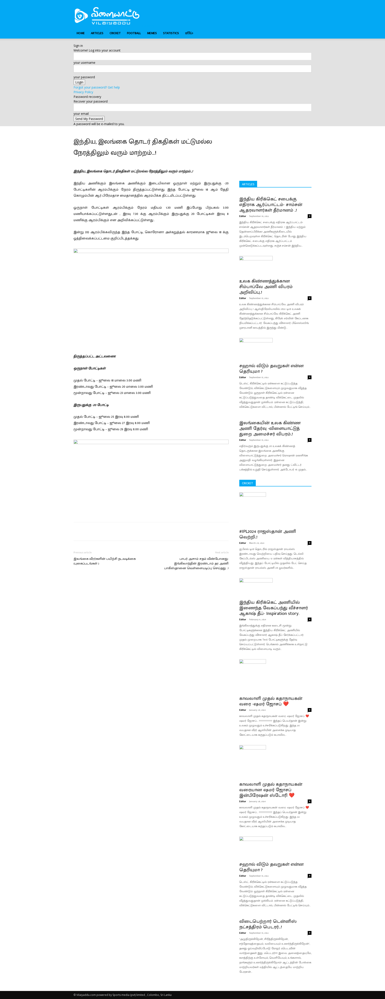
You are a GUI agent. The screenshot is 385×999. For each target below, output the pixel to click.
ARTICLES (97, 33)
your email (81, 113)
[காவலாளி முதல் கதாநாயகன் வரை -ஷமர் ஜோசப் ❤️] (275, 676)
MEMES (152, 33)
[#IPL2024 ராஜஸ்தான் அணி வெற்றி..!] (275, 509)
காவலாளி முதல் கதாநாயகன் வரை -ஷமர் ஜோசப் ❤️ (270, 701)
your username (84, 62)
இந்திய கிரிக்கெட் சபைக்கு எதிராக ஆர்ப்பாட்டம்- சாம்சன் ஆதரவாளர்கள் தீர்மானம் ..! (270, 204)
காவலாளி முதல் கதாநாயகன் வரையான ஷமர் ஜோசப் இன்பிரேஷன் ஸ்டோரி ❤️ (270, 789)
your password (84, 77)
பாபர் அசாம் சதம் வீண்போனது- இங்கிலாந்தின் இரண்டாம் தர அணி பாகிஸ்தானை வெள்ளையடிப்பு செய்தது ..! (196, 563)
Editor (242, 216)
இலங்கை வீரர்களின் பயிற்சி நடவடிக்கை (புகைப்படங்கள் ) (105, 561)
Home (81, 33)
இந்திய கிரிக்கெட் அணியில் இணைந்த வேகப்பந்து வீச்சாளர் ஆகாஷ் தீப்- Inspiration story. (273, 607)
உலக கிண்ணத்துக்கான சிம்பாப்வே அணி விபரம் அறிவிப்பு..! (266, 286)
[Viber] (156, 531)
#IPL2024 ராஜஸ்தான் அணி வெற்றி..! (267, 534)
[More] (167, 531)
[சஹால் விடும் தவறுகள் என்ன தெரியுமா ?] (275, 349)
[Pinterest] (126, 531)
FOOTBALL (134, 33)
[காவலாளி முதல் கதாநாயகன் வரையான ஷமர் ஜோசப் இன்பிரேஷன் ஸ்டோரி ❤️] (275, 762)
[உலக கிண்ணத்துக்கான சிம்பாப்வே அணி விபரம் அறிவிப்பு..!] (275, 265)
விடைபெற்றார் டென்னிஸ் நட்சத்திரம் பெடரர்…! (268, 924)
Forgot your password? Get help (97, 87)
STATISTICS (171, 33)
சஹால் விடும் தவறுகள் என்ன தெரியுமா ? (271, 368)
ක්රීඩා (189, 33)
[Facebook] (105, 531)
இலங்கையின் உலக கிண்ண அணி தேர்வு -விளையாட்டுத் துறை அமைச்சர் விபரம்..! (270, 428)
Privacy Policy (83, 92)
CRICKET (115, 33)
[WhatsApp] (136, 531)
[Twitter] (115, 531)
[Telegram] (146, 531)
